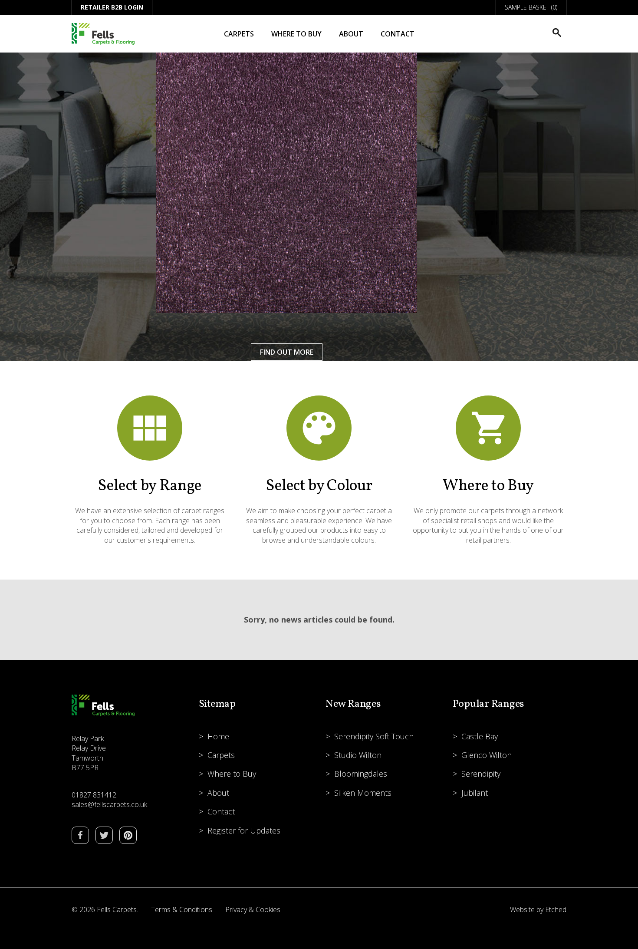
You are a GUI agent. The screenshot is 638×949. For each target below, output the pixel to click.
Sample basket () (531, 7)
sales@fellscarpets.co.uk (109, 804)
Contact (397, 34)
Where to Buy (296, 34)
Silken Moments (362, 793)
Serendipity (480, 773)
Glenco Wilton (486, 755)
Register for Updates (243, 830)
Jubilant (474, 793)
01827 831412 (94, 795)
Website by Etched (538, 909)
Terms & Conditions (181, 909)
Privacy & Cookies (252, 909)
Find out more (286, 352)
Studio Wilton (357, 755)
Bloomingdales (360, 773)
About (351, 34)
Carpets (239, 34)
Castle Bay (479, 736)
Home (218, 736)
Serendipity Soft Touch (374, 736)
